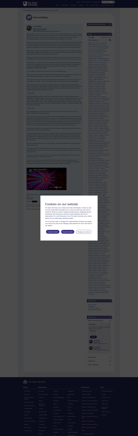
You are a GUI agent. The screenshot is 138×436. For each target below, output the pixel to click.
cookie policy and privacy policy (63, 218)
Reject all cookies (68, 232)
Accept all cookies (53, 232)
